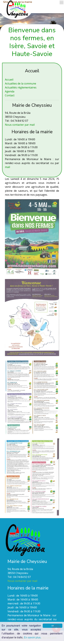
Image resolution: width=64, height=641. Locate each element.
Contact (9, 95)
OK (52, 625)
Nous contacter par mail (20, 124)
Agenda (9, 91)
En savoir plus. (32, 637)
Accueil (9, 79)
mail (7, 167)
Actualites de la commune (20, 83)
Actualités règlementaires (20, 87)
